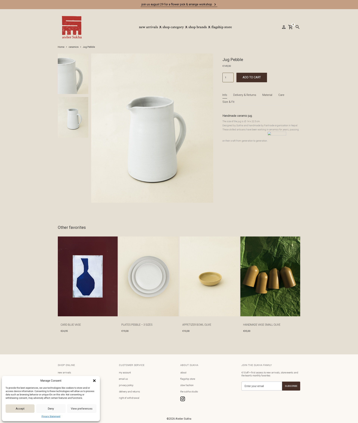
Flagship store (221, 27)
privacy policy (126, 385)
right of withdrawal (129, 398)
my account (125, 372)
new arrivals (64, 372)
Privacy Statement (51, 416)
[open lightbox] (73, 75)
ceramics (73, 47)
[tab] (224, 95)
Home (61, 47)
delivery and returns (129, 391)
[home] (74, 27)
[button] (94, 381)
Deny (51, 408)
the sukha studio (189, 391)
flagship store (187, 378)
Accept (20, 408)
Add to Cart (252, 77)
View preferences (81, 408)
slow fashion (187, 385)
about (183, 372)
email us (123, 378)
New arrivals (148, 27)
